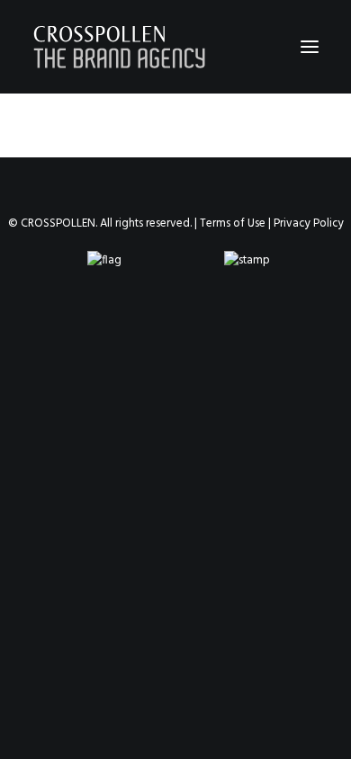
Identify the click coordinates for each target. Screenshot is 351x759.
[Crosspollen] (119, 46)
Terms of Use (233, 223)
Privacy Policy (309, 223)
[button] (309, 47)
